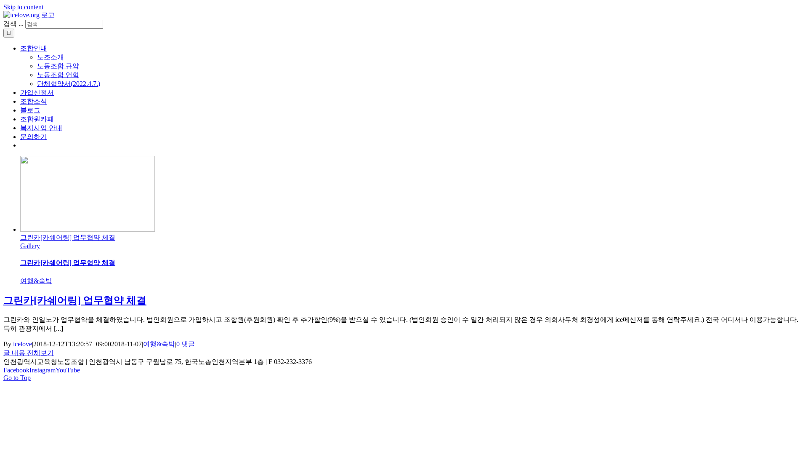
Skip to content (23, 7)
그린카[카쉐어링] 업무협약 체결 (67, 237)
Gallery (30, 245)
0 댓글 (185, 344)
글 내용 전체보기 (28, 352)
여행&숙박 (36, 280)
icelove (22, 344)
